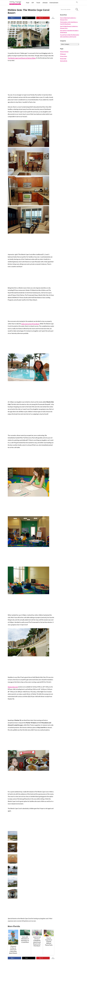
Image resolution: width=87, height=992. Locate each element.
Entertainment (54, 2)
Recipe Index (63, 58)
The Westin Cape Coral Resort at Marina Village (22, 58)
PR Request (63, 54)
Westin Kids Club (13, 687)
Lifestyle (45, 2)
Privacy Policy (63, 56)
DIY (33, 2)
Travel (38, 2)
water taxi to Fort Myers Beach (30, 323)
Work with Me (63, 61)
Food (27, 2)
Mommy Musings (64, 51)
